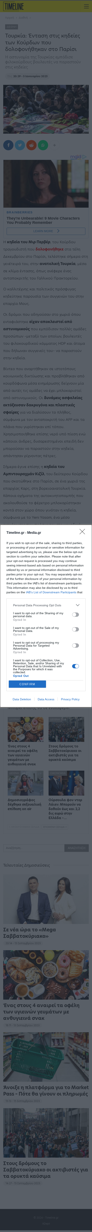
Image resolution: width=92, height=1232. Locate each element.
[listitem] (46, 605)
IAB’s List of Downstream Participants (51, 592)
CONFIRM (27, 684)
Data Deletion (22, 699)
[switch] (75, 614)
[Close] (84, 533)
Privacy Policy (70, 699)
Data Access (46, 699)
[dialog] (46, 616)
